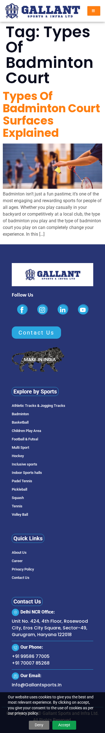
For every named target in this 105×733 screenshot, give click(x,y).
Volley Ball (20, 514)
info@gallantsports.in (37, 685)
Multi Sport (20, 447)
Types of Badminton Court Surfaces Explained (51, 114)
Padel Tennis (22, 481)
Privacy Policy (23, 569)
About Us (19, 552)
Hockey (18, 456)
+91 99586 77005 (31, 656)
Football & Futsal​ (25, 439)
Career (17, 561)
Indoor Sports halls (27, 473)
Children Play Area (26, 431)
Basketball (20, 422)
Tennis (17, 506)
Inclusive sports (24, 464)
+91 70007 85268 (31, 663)
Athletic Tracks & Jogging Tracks (38, 405)
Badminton (20, 414)
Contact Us (20, 578)
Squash (18, 498)
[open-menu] (94, 11)
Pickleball (19, 489)
